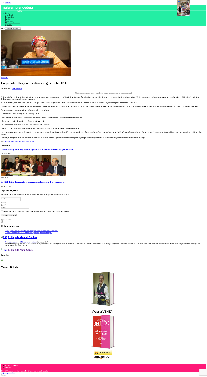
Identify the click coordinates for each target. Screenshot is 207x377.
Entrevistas (9, 21)
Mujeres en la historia (12, 23)
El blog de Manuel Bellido (22, 237)
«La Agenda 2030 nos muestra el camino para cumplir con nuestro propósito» (31, 231)
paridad (32, 141)
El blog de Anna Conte (20, 249)
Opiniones (8, 25)
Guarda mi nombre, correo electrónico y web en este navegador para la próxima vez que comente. (36, 211)
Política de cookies (11, 365)
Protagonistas (9, 17)
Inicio (7, 13)
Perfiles (7, 19)
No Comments (17, 89)
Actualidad (9, 15)
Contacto (8, 3)
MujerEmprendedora (8, 373)
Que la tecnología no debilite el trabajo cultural (21, 242)
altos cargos (9, 141)
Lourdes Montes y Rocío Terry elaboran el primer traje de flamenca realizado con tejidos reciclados (37, 149)
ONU (27, 141)
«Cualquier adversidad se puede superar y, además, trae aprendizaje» (28, 233)
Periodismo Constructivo (19, 11)
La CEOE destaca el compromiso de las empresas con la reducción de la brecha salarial (32, 182)
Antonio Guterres (19, 141)
